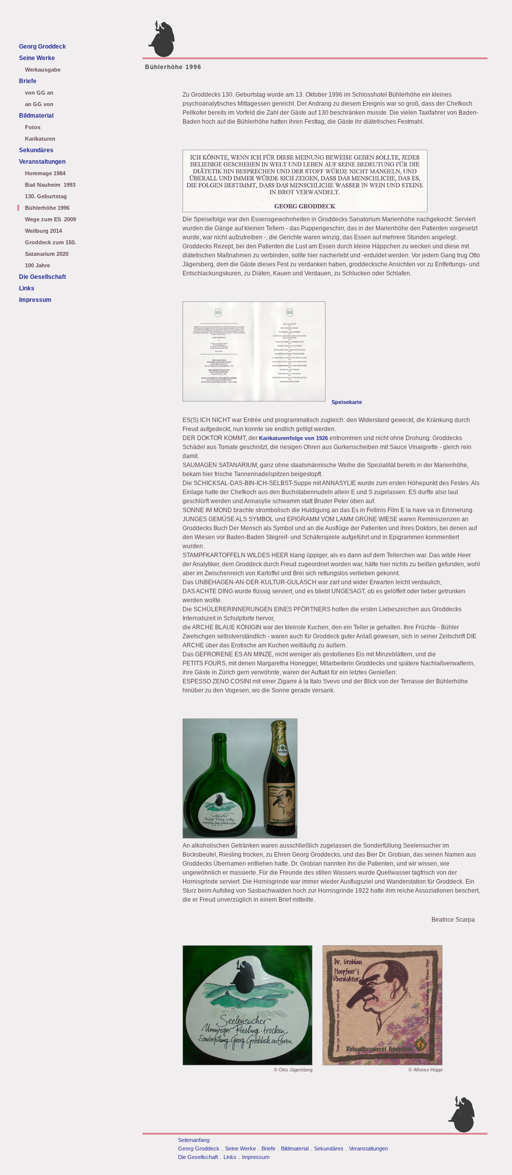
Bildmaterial (36, 115)
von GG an (39, 93)
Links (26, 288)
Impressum (35, 299)
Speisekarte (347, 402)
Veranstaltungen (42, 161)
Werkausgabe (42, 70)
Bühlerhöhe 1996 (47, 208)
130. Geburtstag (46, 196)
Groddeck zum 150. (50, 242)
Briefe (27, 81)
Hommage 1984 (45, 173)
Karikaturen (40, 139)
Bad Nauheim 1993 (50, 185)
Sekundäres (36, 150)
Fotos (32, 127)
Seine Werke (37, 58)
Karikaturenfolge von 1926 (293, 438)
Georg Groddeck (42, 46)
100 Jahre (37, 265)
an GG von (39, 104)
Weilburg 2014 (43, 231)
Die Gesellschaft (42, 276)
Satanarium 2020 (46, 254)
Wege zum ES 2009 (50, 219)
